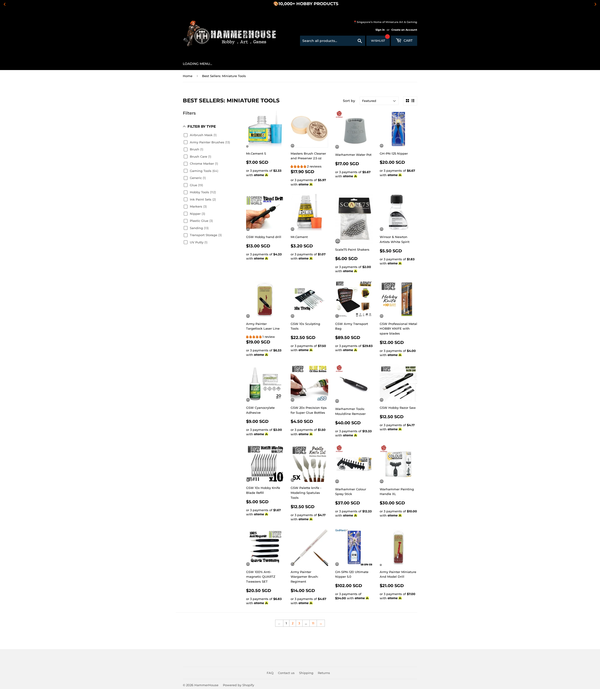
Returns (324, 673)
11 (313, 623)
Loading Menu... (197, 64)
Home (187, 76)
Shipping (306, 673)
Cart (407, 40)
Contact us (286, 673)
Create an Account (404, 29)
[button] (299, 166)
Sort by (349, 101)
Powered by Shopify (238, 685)
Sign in (380, 29)
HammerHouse (206, 685)
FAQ (270, 673)
